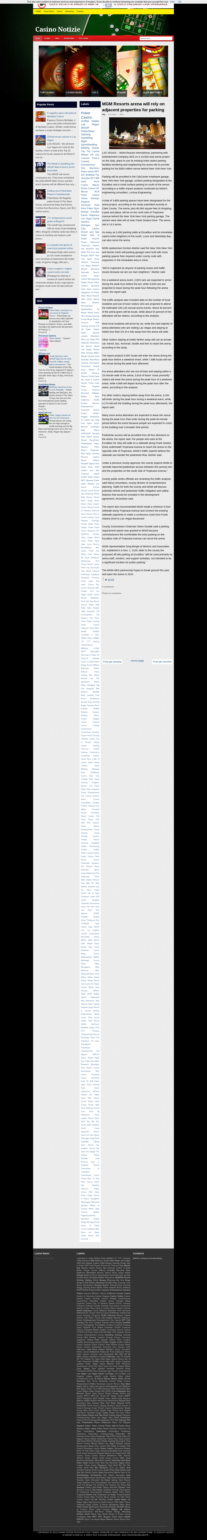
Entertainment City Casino (109, 1320)
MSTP (96, 940)
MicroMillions (86, 548)
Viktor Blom (94, 628)
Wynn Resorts (93, 296)
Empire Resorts (90, 403)
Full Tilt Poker (105, 1332)
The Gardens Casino (116, 1482)
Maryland (95, 336)
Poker (85, 113)
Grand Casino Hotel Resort (104, 1344)
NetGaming (85, 561)
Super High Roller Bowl (111, 1477)
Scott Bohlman (87, 1108)
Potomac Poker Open (86, 1436)
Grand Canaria (93, 853)
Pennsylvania (87, 306)
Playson (84, 376)
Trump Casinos (90, 390)
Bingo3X (90, 689)
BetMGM (90, 175)
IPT (97, 531)
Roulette (84, 463)
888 (97, 178)
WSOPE (95, 239)
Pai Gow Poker (93, 568)
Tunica (96, 1175)
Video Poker (124, 1502)
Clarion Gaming (90, 746)
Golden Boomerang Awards (89, 1342)
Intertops (95, 198)
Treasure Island (90, 474)
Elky (89, 789)
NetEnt (84, 997)
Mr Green (85, 558)
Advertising (69, 11)
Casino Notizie (57, 29)
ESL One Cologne (93, 1322)
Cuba (94, 759)
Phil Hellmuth (120, 1420)
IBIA (88, 883)
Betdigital (91, 685)
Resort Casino (93, 1068)
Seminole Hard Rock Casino (98, 1460)
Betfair (84, 396)
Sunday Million (92, 353)
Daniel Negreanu (90, 215)
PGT (83, 1031)
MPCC (83, 940)
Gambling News (46, 384)
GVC (89, 823)
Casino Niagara (90, 719)
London (84, 336)
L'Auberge (85, 924)
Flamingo (95, 521)
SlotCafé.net (45, 412)
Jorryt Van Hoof (87, 907)
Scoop (83, 1105)
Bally (83, 497)
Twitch (96, 1182)
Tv (94, 1179)
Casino (47, 38)
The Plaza (94, 618)
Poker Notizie (49, 11)
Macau (84, 191)
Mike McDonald (118, 1389)
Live (82, 930)
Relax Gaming (92, 453)
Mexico (96, 544)
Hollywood (94, 417)
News (83, 302)
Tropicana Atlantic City (87, 1494)
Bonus (83, 699)
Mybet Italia (93, 987)
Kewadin (84, 917)
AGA (83, 299)
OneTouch (95, 1024)
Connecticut (94, 752)
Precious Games (47, 336)
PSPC (83, 568)
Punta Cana (94, 376)
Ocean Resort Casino (90, 564)
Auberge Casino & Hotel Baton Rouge (90, 661)
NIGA (83, 994)
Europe (92, 326)
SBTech (96, 1091)
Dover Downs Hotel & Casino (96, 1313)
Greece (96, 860)
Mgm (122, 114)
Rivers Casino (88, 188)
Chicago (96, 736)
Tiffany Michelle (110, 1487)
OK (179, 2)
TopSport (84, 1165)
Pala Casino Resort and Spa (90, 1415)
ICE (83, 175)
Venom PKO (87, 1192)
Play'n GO (94, 1038)
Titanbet (95, 386)
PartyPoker (94, 440)
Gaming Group (90, 833)
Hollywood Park (92, 873)
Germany (84, 843)
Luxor (89, 544)
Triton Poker (86, 621)
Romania (91, 588)
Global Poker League (119, 1340)
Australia (85, 359)
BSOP (96, 494)
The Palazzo (110, 1485)
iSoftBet (96, 632)
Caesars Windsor (91, 1293)
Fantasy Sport (93, 517)
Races (83, 1058)
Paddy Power (87, 282)
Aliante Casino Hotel (90, 356)
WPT (96, 171)
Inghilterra (85, 534)
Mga (83, 430)
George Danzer (90, 840)
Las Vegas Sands (90, 218)
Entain (83, 793)
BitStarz (84, 692)
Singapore (85, 292)
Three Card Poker (93, 1487)
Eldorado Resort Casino (119, 1315)
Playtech (85, 202)
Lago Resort (93, 927)
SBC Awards (124, 1455)
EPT (92, 178)
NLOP (89, 994)
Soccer (84, 383)
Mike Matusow (104, 1389)
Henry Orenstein (122, 1349)
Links (57, 38)
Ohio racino (93, 1018)
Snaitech (95, 1125)
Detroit (96, 299)
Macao (96, 185)
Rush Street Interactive (87, 1453)
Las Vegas (112, 114)
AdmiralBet (94, 652)
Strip (83, 353)
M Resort (99, 1378)
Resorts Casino (90, 457)
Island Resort (118, 1359)
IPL (92, 883)
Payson (96, 1034)
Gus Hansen (87, 866)
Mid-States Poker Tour (87, 1389)
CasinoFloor (86, 732)
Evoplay (96, 803)
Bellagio (95, 393)
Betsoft (84, 269)
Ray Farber (85, 1061)
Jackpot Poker (84, 1364)
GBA (83, 823)
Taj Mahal (105, 1480)
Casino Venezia (90, 722)
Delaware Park (114, 1310)
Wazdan (84, 1206)
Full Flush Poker (91, 1332)
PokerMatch (86, 1044)
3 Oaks (95, 635)
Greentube (85, 863)
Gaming (86, 134)
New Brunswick (87, 1001)
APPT (83, 652)
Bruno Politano (123, 1287)
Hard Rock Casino (96, 1349)
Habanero (91, 531)
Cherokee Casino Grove (101, 1301)
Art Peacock (113, 1265)
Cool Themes (92, 1533)
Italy (97, 249)
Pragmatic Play (103, 1436)
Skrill (83, 1122)
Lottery (84, 279)
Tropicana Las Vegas (106, 1494)
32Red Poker (86, 638)
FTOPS (84, 806)
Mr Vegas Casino (115, 1396)
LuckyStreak (94, 934)
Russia (96, 349)
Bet (97, 678)
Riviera (96, 460)
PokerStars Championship (100, 1434)
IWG (97, 883)
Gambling (87, 137)
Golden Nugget (109, 1342)
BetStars (95, 265)
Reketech (85, 1064)
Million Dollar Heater (90, 977)
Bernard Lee (87, 678)
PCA (97, 1028)
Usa (97, 155)
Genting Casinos (90, 836)
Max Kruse (94, 947)
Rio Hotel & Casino (90, 380)
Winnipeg (90, 1222)
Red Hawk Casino (122, 1439)
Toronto (96, 1165)
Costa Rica (86, 759)
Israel (92, 897)
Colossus (85, 749)
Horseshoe (86, 366)
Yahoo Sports (87, 1236)
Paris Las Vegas (88, 339)
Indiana (84, 887)
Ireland (96, 366)
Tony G (95, 1162)
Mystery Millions (90, 991)
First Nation (97, 1327)
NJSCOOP (85, 433)
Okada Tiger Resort (90, 1021)
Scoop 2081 (93, 1105)
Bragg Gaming (87, 705)
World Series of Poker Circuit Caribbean (90, 1225)
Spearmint (85, 1132)
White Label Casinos (99, 1509)
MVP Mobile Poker (90, 944)
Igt (92, 420)
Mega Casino (90, 954)
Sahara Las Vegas (90, 1095)
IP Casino (85, 420)
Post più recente (112, 661)
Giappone (95, 843)
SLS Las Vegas (117, 1467)
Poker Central (98, 1426)
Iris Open (86, 890)
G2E (97, 820)
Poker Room (103, 1428)
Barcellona (94, 359)
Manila (83, 947)
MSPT (91, 255)
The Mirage (90, 1152)
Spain (89, 259)
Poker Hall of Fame (115, 1426)
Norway (96, 1011)
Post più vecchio (162, 661)
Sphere (96, 1132)
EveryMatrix (86, 803)
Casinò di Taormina (86, 1296)
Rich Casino (100, 1446)
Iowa (97, 887)
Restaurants (86, 1071)
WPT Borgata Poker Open (110, 1517)
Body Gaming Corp (90, 695)
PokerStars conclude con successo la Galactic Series (61, 313)
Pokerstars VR (123, 1434)
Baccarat (85, 393)
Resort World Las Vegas (103, 1443)
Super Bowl (94, 1138)
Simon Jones (93, 1118)
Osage (91, 1028)
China (89, 299)
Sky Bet (90, 1122)
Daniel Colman (123, 1308)
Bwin (97, 396)
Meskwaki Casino (90, 961)
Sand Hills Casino (90, 1098)
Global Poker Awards (97, 1340)
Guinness (95, 863)
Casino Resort (87, 507)
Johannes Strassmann (90, 903)
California (85, 400)
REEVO (96, 1054)
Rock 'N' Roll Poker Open (88, 1451)
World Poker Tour (93, 1514)
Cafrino (96, 715)
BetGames (85, 682)
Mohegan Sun (90, 225)
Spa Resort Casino (89, 1472)
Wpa (97, 1229)
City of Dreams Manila (104, 1303)
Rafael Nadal (93, 1058)
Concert (84, 322)
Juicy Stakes (88, 369)
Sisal (83, 601)
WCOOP (90, 249)
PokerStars (87, 131)
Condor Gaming (101, 1306)
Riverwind (95, 1078)
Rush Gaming (93, 1085)
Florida (83, 524)
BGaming (89, 494)
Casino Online (116, 1296)
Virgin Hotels (93, 477)
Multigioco (95, 558)
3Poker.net (44, 353)
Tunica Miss (86, 1179)
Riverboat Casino (92, 1448)
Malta (83, 252)
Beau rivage (86, 501)
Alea (83, 655)
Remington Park (123, 1441)
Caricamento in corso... (44, 1258)
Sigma (92, 463)
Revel (83, 460)
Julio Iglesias (98, 1368)
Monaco (95, 373)
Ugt (82, 1185)
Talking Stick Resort (120, 1480)
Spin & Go (85, 1135)
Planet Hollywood (90, 242)
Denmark (95, 511)
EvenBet (95, 212)
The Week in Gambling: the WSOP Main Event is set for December (61, 167)
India (97, 420)
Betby (83, 685)
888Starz (84, 648)
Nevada (95, 433)
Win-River (85, 1219)
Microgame (85, 967)
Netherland (95, 997)
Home (37, 38)
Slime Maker (55, 338)
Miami (96, 430)
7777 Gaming (92, 642)
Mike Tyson (94, 974)
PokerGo (95, 571)
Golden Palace (123, 1342)
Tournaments (86, 1175)
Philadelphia (86, 443)
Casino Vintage (90, 726)
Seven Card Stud (97, 1463)
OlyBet (84, 1024)
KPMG (96, 913)
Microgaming (93, 279)
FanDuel (91, 806)
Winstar (91, 484)
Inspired (91, 887)
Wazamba (95, 1202)
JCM (97, 897)
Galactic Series (123, 1332)
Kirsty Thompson (88, 920)
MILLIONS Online (90, 937)
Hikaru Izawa (83, 1352)
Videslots (85, 628)
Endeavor (95, 789)
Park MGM (86, 571)
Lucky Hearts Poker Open (116, 1376)
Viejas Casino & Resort (97, 1504)
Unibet (84, 477)
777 (82, 642)
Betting (85, 147)
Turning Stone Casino (106, 1497)
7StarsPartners (87, 645)
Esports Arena (108, 1322)
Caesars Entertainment (112, 1290)
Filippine (84, 521)
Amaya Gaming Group (115, 1263)
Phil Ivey (90, 252)
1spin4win (85, 635)
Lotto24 (84, 934)
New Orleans (93, 1403)
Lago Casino (112, 1371)
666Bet (96, 638)
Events (96, 799)
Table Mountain (87, 611)
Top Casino (83, 38)
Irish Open (86, 423)
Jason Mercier (107, 1364)
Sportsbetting (89, 144)
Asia (97, 252)
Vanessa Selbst (90, 1189)
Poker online (87, 171)
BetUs (96, 682)
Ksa (97, 920)
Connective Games (90, 756)
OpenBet (84, 1028)
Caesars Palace (90, 158)
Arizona (96, 487)
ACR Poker (115, 1261)
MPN (90, 940)
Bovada (84, 702)
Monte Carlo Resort (90, 554)
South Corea (90, 1128)
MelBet (96, 957)
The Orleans (98, 1485)
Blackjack (95, 269)
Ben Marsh (94, 675)
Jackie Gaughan (90, 900)
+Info (172, 2)
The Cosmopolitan (99, 1482)
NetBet (96, 994)
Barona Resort (93, 497)
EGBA (96, 400)
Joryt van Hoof (110, 1366)
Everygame (94, 363)
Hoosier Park (97, 1354)
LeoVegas (94, 427)
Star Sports (94, 1135)
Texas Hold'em (83, 1482)
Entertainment (87, 406)
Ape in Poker (90, 655)
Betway (84, 212)
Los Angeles (93, 930)
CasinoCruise (86, 729)
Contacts (80, 11)
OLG (97, 561)
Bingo (89, 319)
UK (97, 188)
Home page (137, 660)
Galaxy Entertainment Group (90, 1335)
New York (105, 1403)
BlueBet (96, 692)
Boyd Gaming (93, 702)
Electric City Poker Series (89, 1318)
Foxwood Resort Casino (95, 1330)
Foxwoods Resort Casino (118, 1330)
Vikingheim (94, 1199)
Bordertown (94, 699)
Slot (87, 601)
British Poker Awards (90, 504)
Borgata (84, 255)
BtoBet (96, 709)
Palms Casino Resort (112, 1415)
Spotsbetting (86, 309)
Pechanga (85, 1038)
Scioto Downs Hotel (90, 1101)
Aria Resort (95, 1265)
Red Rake (95, 1061)
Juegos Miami (93, 538)
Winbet (96, 1219)
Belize (96, 668)
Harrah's (85, 222)
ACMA (96, 648)
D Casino (105, 1308)
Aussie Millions (93, 665)
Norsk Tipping (93, 1004)
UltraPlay (95, 1185)
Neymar (95, 302)
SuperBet (85, 1142)
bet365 (83, 632)
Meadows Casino (90, 950)
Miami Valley (90, 964)
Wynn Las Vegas (90, 1232)
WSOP (85, 127)
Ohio (83, 437)
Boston (96, 319)
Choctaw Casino (88, 739)
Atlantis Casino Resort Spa (94, 1268)
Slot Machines (90, 168)
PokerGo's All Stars (90, 1041)
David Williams (100, 1310)
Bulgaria (84, 712)
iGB (86, 1239)
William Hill (87, 155)
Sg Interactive (111, 1463)
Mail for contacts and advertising (147, 1258)
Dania (90, 763)
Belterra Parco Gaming (94, 1275)
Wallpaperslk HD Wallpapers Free (133, 1533)
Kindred (96, 917)
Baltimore (85, 668)
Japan (96, 276)
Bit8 (97, 689)
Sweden (96, 608)
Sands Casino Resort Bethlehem (100, 1455)
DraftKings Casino (118, 1313)
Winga (83, 1222)
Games (59, 11)
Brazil (97, 501)
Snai (97, 463)
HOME (38, 11)
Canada (84, 363)
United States (90, 120)
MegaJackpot (86, 957)
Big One (120, 1280)
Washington (86, 1202)
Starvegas (85, 1138)
